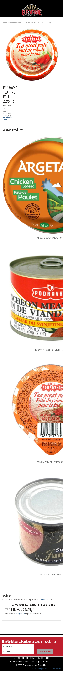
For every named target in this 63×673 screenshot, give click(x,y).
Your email (7, 652)
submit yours (45, 599)
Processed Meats (15, 23)
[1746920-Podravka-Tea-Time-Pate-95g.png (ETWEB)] (31, 55)
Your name (7, 647)
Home (4, 23)
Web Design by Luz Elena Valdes (46, 669)
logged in (20, 614)
